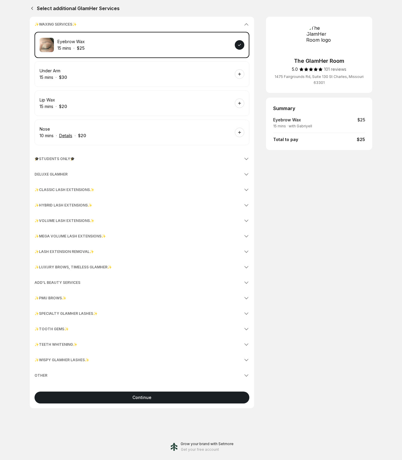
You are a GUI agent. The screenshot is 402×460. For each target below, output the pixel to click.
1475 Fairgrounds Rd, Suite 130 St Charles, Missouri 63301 (319, 79)
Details (65, 135)
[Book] (239, 45)
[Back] (31, 8)
